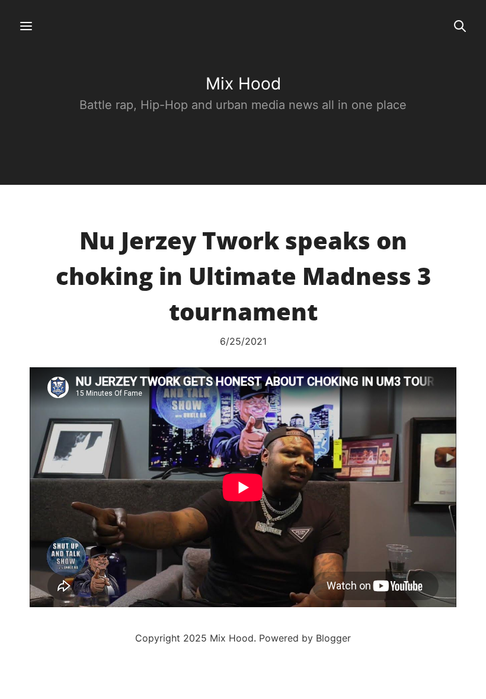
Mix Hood (243, 83)
